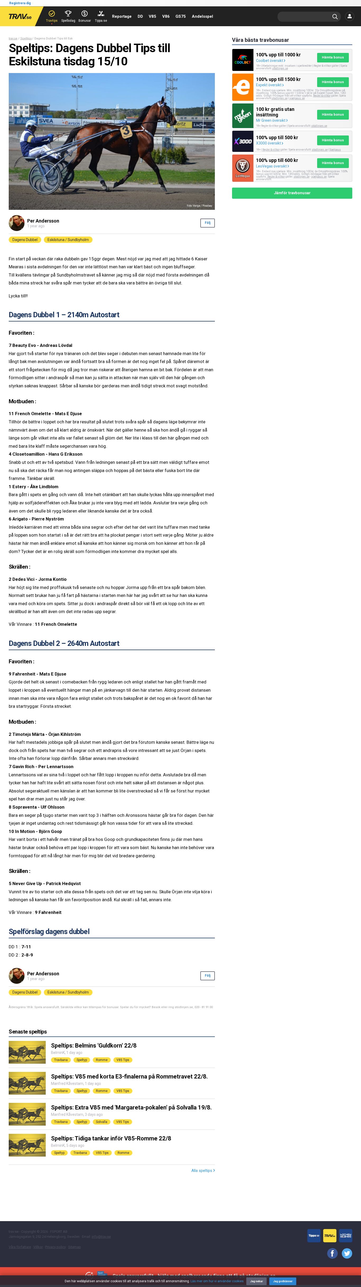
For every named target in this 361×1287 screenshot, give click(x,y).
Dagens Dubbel (25, 240)
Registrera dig (20, 3)
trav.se (13, 38)
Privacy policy (55, 1247)
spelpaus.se (297, 98)
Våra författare (20, 1247)
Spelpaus (335, 149)
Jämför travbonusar (292, 193)
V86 (166, 16)
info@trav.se (101, 1237)
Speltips (26, 38)
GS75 (180, 16)
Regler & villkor (322, 95)
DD (140, 16)
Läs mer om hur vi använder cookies (217, 1281)
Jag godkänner (283, 1281)
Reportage (122, 16)
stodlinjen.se (280, 98)
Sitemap (74, 1247)
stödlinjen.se (280, 68)
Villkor (38, 1247)
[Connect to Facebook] (330, 1253)
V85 (152, 16)
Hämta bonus (333, 57)
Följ (207, 223)
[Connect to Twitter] (345, 1253)
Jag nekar (256, 1281)
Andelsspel (202, 16)
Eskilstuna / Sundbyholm (68, 240)
